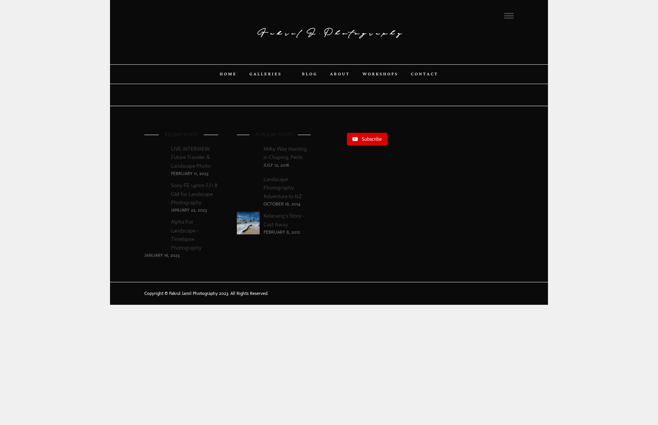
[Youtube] (167, 15)
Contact (424, 74)
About (340, 74)
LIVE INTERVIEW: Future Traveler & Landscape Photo (191, 157)
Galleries (265, 74)
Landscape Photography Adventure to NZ (283, 188)
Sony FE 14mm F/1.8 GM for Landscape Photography (194, 194)
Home (228, 74)
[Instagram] (177, 15)
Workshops (380, 74)
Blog (310, 74)
